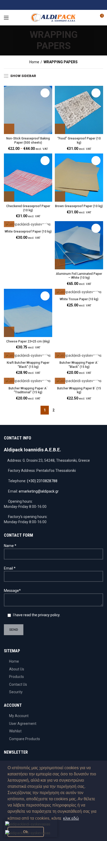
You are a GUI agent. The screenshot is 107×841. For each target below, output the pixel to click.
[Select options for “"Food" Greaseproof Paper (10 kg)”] (60, 129)
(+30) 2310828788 (42, 481)
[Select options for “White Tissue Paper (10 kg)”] (60, 289)
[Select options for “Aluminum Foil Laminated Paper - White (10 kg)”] (60, 264)
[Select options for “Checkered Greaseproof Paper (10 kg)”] (9, 196)
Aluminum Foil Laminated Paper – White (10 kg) (79, 276)
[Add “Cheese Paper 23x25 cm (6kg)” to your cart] (9, 332)
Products (16, 677)
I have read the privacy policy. (36, 615)
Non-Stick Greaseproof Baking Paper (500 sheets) (28, 140)
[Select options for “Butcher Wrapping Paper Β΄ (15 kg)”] (60, 379)
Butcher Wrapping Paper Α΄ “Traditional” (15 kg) (28, 390)
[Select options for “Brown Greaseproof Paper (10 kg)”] (60, 196)
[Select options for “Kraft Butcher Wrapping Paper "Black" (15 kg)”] (9, 353)
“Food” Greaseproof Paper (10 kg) (79, 140)
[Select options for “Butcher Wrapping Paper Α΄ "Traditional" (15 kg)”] (9, 379)
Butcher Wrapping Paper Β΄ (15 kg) (79, 390)
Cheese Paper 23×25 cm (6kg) (28, 341)
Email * (10, 568)
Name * (10, 546)
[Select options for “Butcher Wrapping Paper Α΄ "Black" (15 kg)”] (60, 353)
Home (34, 62)
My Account (19, 716)
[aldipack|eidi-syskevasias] (40, 5)
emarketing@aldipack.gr (39, 491)
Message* (12, 590)
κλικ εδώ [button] (71, 818)
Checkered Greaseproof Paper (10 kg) (28, 208)
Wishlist (15, 731)
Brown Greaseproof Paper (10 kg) (79, 206)
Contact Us (18, 684)
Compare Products (24, 739)
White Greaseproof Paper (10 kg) (28, 231)
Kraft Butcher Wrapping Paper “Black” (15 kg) (28, 365)
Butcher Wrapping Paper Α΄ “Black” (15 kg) (78, 365)
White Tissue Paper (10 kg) (79, 299)
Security (16, 692)
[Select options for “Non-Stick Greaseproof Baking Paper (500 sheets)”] (9, 129)
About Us (16, 669)
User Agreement (22, 723)
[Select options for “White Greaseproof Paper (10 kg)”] (9, 222)
